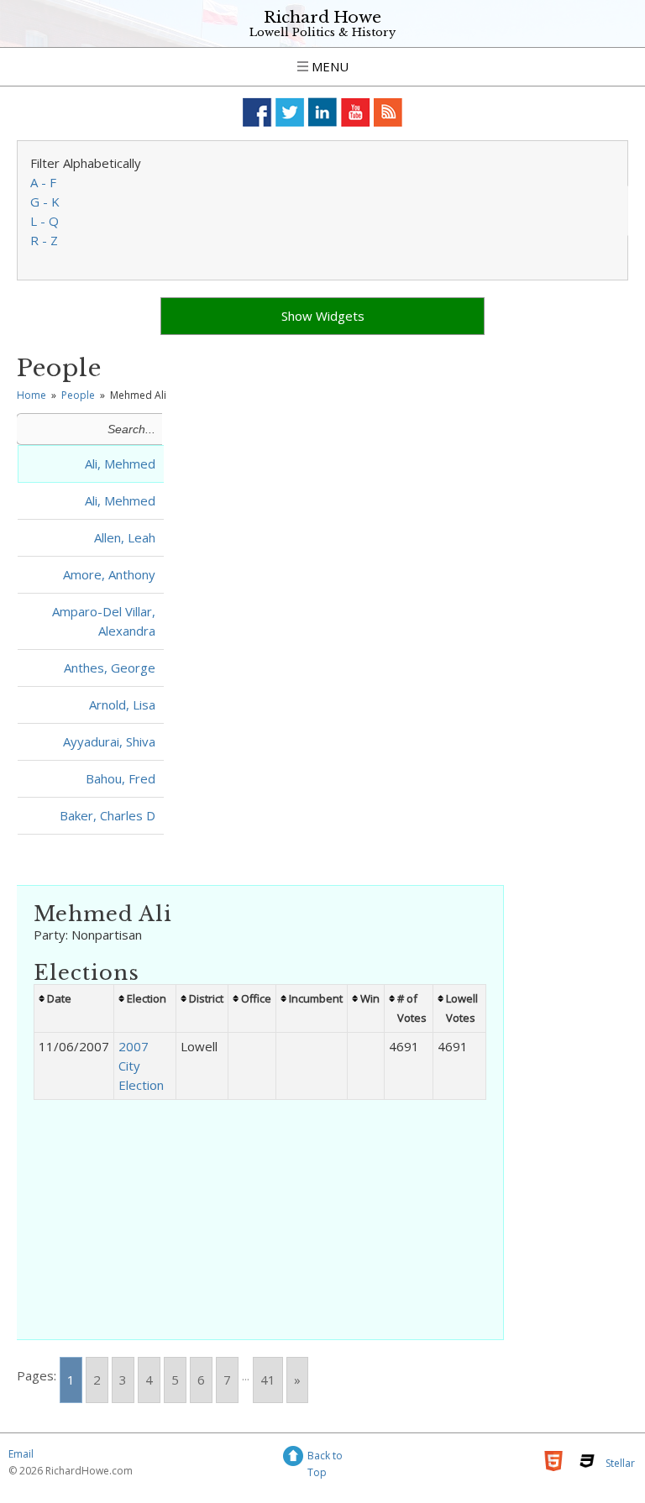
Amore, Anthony (109, 574)
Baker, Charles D (107, 815)
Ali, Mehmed (120, 463)
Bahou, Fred (120, 778)
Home (31, 395)
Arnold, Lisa (122, 704)
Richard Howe (322, 17)
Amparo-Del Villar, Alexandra (103, 621)
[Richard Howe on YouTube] (355, 112)
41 (267, 1379)
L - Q (44, 220)
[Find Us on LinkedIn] (323, 112)
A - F (43, 182)
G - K (45, 201)
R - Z (44, 240)
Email (21, 1454)
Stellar (620, 1463)
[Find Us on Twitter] (290, 112)
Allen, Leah (124, 537)
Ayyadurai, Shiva (109, 741)
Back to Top (325, 1458)
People (78, 395)
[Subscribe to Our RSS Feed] (388, 112)
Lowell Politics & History (322, 32)
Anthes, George (109, 667)
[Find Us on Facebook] (257, 112)
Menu (328, 66)
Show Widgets (322, 315)
